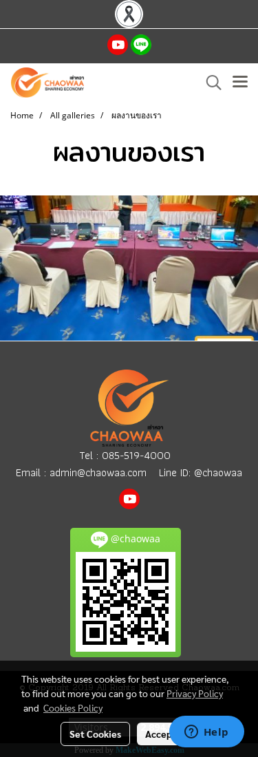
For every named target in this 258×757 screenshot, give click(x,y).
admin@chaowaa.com (98, 472)
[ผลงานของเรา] (129, 268)
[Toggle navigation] (240, 82)
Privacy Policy (194, 693)
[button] (209, 82)
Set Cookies (95, 733)
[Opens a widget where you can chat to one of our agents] (206, 733)
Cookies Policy (73, 707)
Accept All (167, 733)
